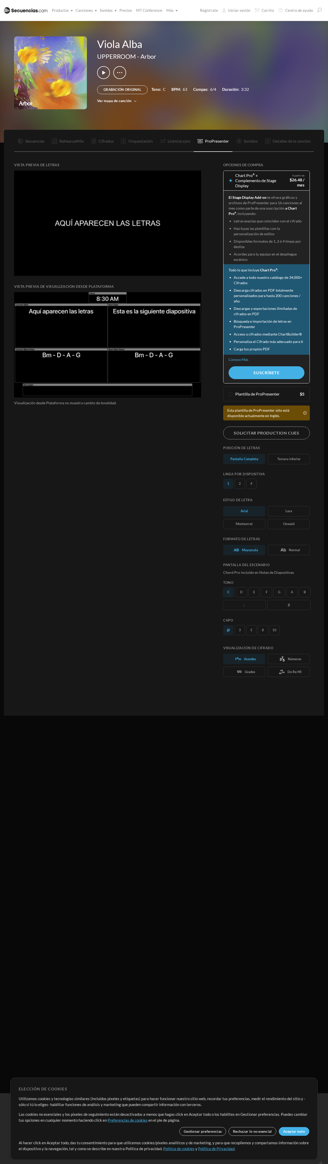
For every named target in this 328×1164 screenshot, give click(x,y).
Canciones (84, 10)
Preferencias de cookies (128, 1120)
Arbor (148, 56)
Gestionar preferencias (203, 1131)
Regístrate (209, 10)
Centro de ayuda (299, 10)
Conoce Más (238, 359)
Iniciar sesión (239, 10)
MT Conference (149, 10)
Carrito (268, 10)
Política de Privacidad (216, 1148)
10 (274, 630)
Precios (125, 10)
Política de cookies (178, 1148)
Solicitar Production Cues (266, 432)
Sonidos (106, 10)
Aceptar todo (294, 1131)
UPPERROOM (116, 56)
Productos (60, 10)
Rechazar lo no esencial (252, 1131)
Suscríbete (266, 372)
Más (170, 10)
